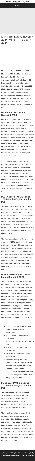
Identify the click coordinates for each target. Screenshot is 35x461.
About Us (24, 455)
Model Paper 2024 (17, 1)
